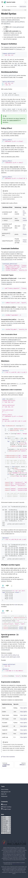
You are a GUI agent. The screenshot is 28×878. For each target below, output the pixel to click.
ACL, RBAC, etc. (24, 213)
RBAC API (3, 794)
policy (21, 604)
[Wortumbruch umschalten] (22, 109)
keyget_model (16, 657)
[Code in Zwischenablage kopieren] (25, 53)
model (15, 604)
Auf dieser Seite (6, 10)
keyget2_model (5, 657)
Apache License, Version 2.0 (18, 864)
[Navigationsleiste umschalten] (2, 2)
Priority (25, 234)
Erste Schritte (4, 789)
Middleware (4, 796)
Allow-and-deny (24, 226)
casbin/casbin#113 (14, 120)
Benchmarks (6, 748)
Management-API (5, 791)
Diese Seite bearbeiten (9, 756)
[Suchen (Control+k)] (25, 2)
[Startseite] (2, 6)
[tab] (3, 586)
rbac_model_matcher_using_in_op (10, 655)
